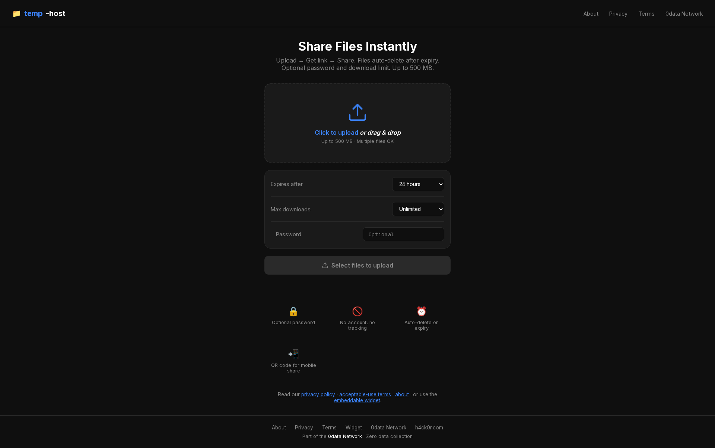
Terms (646, 13)
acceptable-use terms (365, 394)
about (402, 394)
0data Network (684, 13)
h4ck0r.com (429, 428)
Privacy (618, 13)
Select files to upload (362, 265)
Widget (354, 428)
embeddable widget (357, 400)
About (591, 13)
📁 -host (39, 13)
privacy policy (318, 394)
